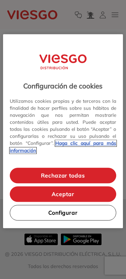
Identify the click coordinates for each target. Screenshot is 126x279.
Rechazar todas (63, 175)
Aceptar (63, 194)
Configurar (63, 212)
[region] (63, 131)
